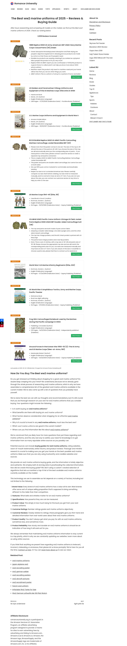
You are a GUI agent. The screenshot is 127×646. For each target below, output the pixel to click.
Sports (91, 100)
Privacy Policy (94, 26)
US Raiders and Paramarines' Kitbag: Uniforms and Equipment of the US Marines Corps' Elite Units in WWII (52, 89)
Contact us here (24, 550)
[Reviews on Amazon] (20, 61)
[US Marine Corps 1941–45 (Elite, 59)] (19, 200)
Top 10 (47, 9)
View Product (76, 77)
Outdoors (94, 107)
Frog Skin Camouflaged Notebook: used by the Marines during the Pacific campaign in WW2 (52, 320)
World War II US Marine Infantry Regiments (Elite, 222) (52, 265)
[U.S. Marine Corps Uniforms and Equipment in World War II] (19, 121)
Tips (92, 96)
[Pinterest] (2, 325)
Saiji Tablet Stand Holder (99, 54)
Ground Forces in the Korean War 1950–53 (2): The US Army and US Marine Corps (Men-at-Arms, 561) (54, 347)
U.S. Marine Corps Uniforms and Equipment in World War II (53, 115)
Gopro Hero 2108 (95, 50)
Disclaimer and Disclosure (99, 22)
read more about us (49, 550)
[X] (2, 323)
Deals (34, 9)
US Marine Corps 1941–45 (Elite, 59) (44, 194)
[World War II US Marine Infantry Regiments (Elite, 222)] (19, 271)
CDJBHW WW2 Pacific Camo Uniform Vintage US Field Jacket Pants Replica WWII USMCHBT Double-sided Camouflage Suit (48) (55, 222)
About (91, 29)
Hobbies (93, 104)
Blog (27, 9)
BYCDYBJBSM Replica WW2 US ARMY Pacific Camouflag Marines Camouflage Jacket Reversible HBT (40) (52, 141)
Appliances (93, 93)
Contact (92, 33)
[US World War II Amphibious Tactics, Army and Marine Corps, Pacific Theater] (19, 295)
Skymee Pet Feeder (97, 43)
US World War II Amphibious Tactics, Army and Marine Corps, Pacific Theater (55, 290)
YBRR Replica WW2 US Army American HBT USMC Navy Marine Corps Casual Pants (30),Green (55, 46)
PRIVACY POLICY (96, 118)
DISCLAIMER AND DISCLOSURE (90, 9)
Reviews (20, 9)
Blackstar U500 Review (98, 47)
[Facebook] (2, 320)
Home (13, 9)
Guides (40, 9)
